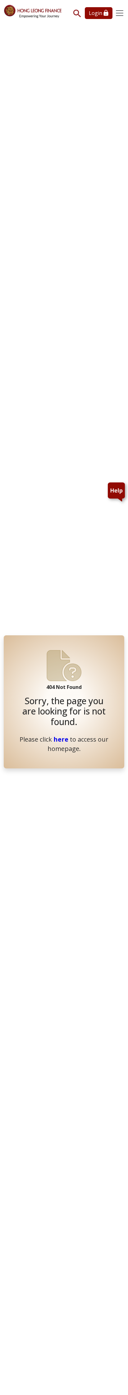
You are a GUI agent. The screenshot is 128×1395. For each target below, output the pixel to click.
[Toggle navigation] (119, 13)
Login (96, 13)
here (60, 739)
